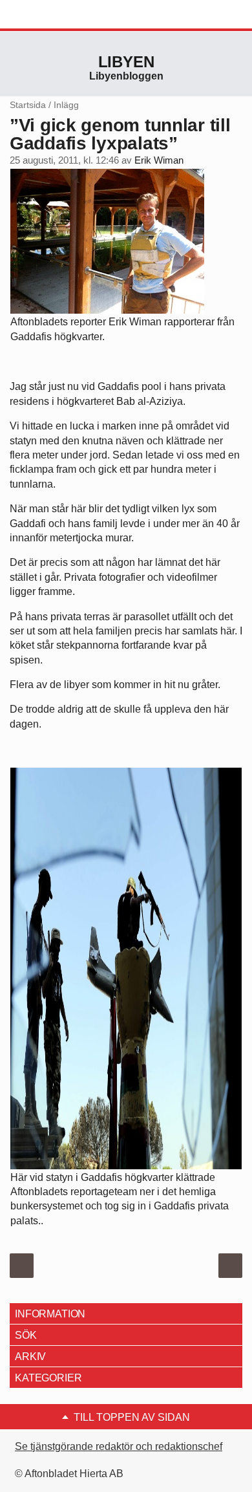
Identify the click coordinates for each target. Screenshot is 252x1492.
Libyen (126, 61)
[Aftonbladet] (58, 15)
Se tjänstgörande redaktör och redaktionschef (118, 1446)
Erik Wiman (159, 160)
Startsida (28, 105)
